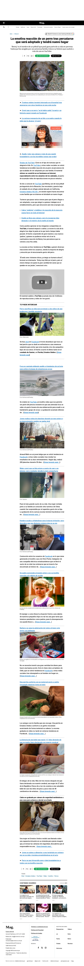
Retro (69, 939)
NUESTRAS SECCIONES (61, 926)
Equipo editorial (10, 931)
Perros (56, 876)
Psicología (39, 27)
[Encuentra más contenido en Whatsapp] (32, 56)
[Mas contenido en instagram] (45, 948)
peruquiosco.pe (65, 961)
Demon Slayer (57, 27)
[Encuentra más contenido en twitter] (28, 56)
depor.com (37, 961)
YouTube (39, 876)
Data (69, 934)
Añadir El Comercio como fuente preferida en (60, 33)
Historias (59, 948)
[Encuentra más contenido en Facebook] (24, 56)
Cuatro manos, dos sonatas (68, 27)
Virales (58, 943)
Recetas (70, 943)
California (23, 27)
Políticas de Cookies (36, 933)
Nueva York (33, 27)
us (57, 934)
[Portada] (10, 930)
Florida (17, 27)
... (48, 567)
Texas (28, 27)
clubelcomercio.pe (20, 961)
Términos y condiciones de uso (39, 926)
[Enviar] (3, 27)
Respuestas (59, 929)
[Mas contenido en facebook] (38, 948)
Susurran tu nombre (48, 27)
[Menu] (4, 23)
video (45, 876)
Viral (22, 876)
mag (72, 961)
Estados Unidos (30, 876)
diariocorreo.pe (55, 961)
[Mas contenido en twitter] (42, 948)
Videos (70, 929)
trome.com (45, 961)
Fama (58, 939)
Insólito (50, 876)
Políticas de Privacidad (37, 930)
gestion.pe (30, 961)
